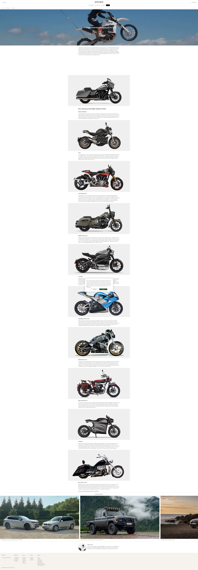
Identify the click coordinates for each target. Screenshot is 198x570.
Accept (103, 289)
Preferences (95, 289)
